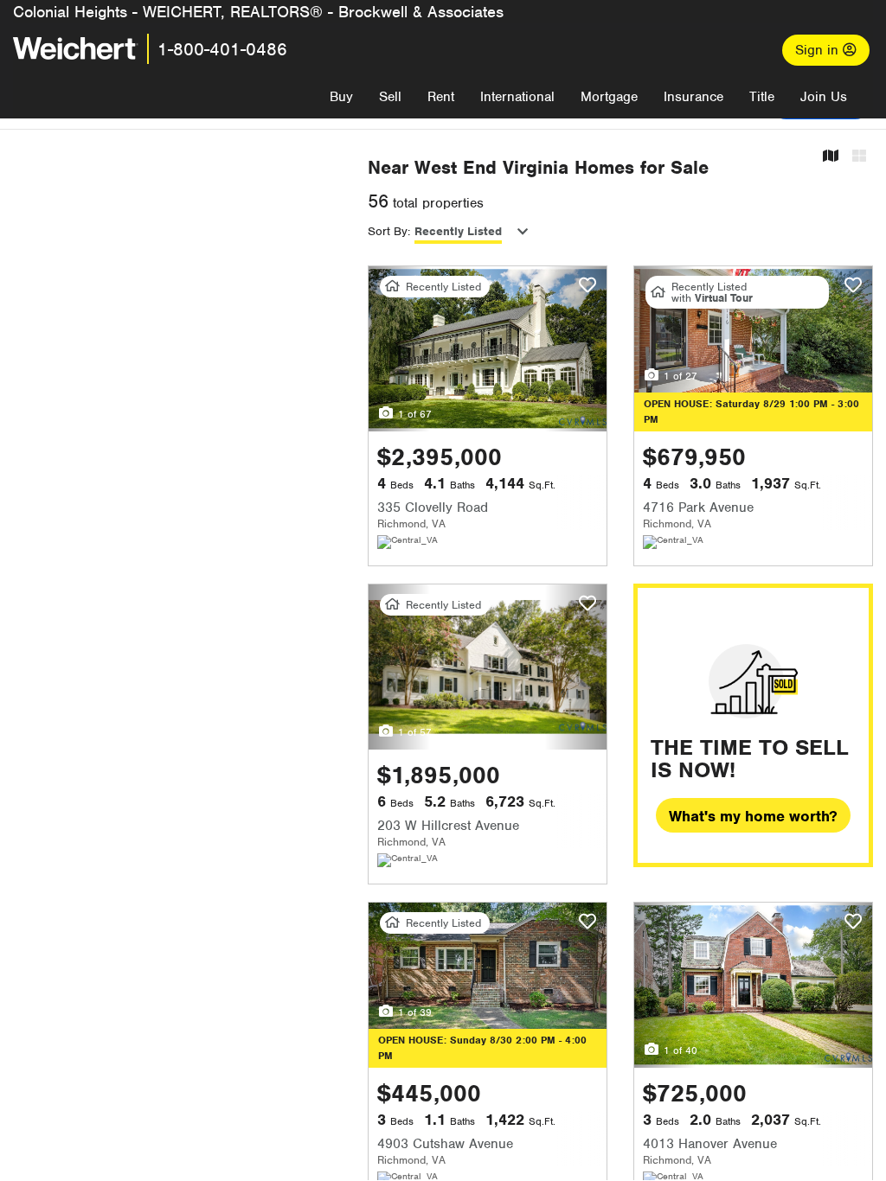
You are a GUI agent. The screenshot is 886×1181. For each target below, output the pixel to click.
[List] (859, 157)
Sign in (819, 50)
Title (761, 96)
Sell (390, 96)
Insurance (693, 96)
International (517, 96)
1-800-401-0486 (222, 49)
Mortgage (609, 96)
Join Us (823, 96)
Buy (341, 96)
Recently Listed (458, 231)
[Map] (830, 157)
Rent (440, 96)
